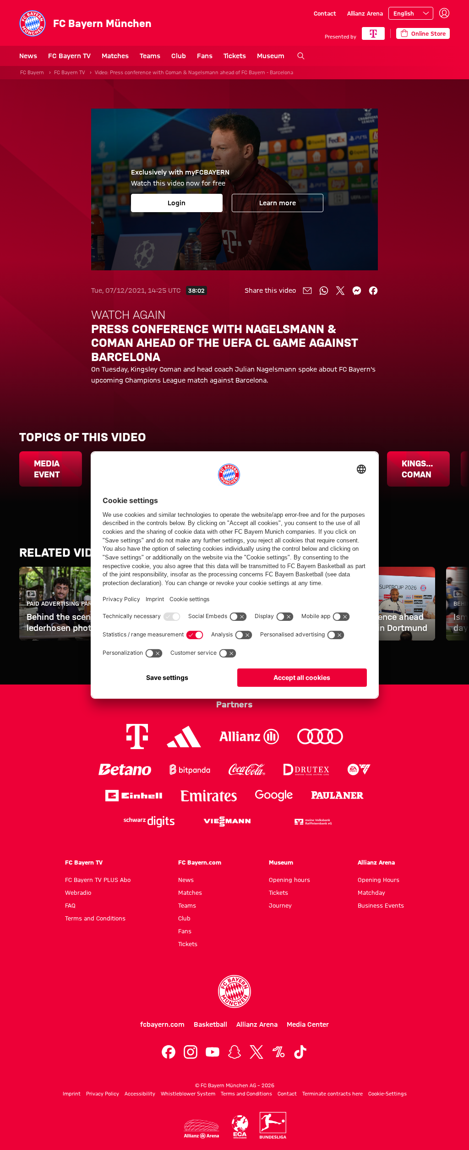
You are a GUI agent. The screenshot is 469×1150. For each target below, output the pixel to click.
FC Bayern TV (69, 56)
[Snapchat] (234, 1052)
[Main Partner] (373, 33)
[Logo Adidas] (184, 736)
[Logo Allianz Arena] (201, 1129)
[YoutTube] (212, 1052)
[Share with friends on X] (340, 290)
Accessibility (140, 1093)
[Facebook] (168, 1052)
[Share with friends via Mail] (307, 290)
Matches (115, 56)
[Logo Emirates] (208, 795)
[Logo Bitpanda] (189, 769)
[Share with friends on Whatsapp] (323, 290)
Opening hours (289, 879)
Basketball (210, 1024)
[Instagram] (190, 1052)
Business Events (381, 905)
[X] (256, 1052)
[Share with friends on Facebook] (373, 290)
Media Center (308, 1024)
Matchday (371, 892)
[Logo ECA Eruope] (240, 1127)
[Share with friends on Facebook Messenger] (356, 290)
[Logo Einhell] (133, 795)
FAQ (70, 905)
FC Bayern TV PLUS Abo (98, 879)
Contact (325, 13)
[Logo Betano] (124, 769)
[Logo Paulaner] (337, 795)
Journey (280, 905)
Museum (270, 56)
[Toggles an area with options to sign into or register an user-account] (444, 13)
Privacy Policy (102, 1093)
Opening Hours (378, 879)
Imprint (72, 1093)
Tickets (235, 56)
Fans (205, 56)
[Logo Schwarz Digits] (149, 821)
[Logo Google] (274, 795)
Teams (150, 56)
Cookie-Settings (387, 1093)
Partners (234, 704)
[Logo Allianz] (249, 736)
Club (178, 56)
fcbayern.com (162, 1024)
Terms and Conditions (95, 918)
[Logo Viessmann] (227, 821)
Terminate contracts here (332, 1093)
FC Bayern (32, 72)
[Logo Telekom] (137, 736)
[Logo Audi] (320, 736)
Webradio (78, 892)
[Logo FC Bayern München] (234, 991)
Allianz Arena (365, 13)
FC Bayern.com (199, 862)
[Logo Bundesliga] (273, 1125)
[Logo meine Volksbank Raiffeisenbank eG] (312, 821)
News (28, 56)
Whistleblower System (188, 1093)
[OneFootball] (278, 1052)
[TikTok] (300, 1052)
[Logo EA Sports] (359, 769)
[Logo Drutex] (306, 769)
